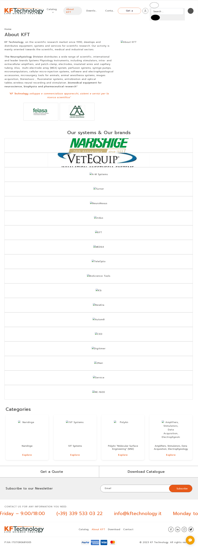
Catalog (84, 529)
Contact (128, 529)
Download (114, 529)
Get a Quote (51, 471)
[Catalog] (52, 12)
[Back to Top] (183, 539)
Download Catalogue (146, 471)
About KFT (98, 529)
